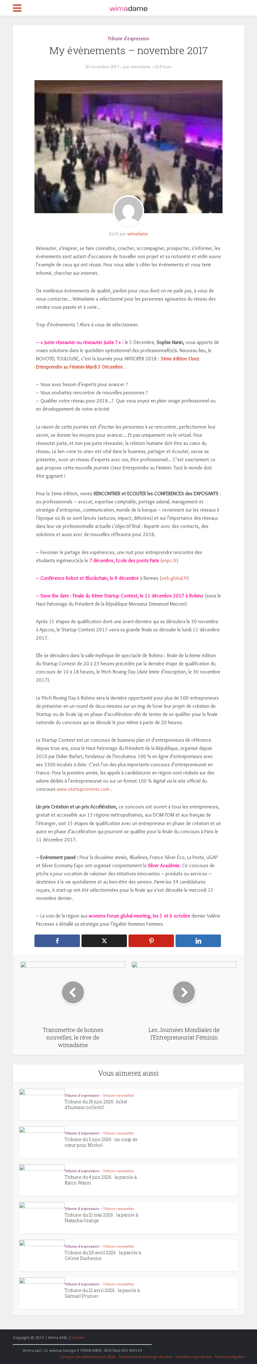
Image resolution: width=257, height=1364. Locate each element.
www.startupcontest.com (83, 789)
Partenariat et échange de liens (145, 1356)
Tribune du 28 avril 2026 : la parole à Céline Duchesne (103, 1255)
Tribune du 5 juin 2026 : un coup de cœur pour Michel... (101, 1142)
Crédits (78, 1337)
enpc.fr (169, 560)
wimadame (140, 66)
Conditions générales (193, 1356)
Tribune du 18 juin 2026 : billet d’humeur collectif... (96, 1104)
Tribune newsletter (118, 1095)
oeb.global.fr (174, 578)
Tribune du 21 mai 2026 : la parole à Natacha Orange (101, 1217)
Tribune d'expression (128, 39)
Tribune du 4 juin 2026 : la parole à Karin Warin (101, 1180)
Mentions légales (229, 1356)
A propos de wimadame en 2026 (88, 1356)
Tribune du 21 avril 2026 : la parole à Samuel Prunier (102, 1293)
